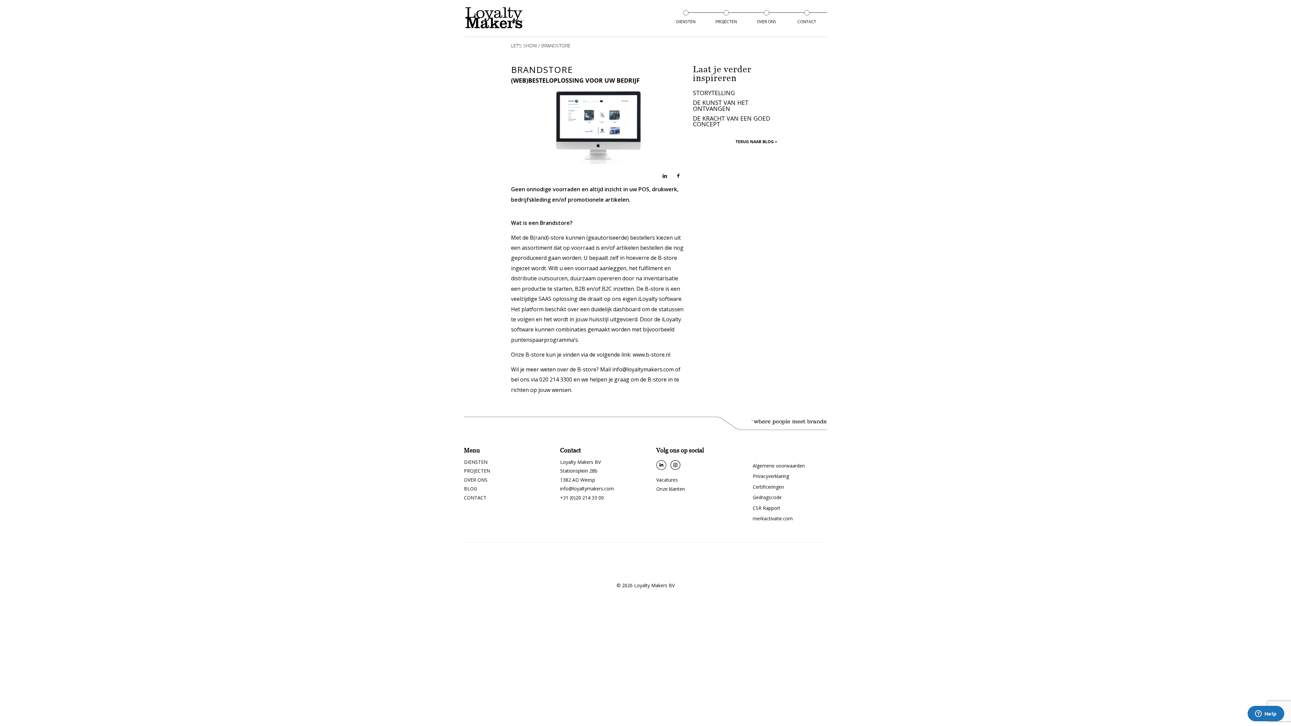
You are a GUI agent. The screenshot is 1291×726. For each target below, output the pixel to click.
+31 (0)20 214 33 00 (582, 497)
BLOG (470, 488)
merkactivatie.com (773, 518)
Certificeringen (768, 487)
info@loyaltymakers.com (587, 488)
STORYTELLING (714, 93)
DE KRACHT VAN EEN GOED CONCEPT (731, 121)
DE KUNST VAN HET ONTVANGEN (720, 105)
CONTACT (475, 497)
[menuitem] (686, 22)
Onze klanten (670, 489)
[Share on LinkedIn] (664, 175)
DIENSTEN (475, 462)
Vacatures (667, 480)
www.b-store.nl (651, 354)
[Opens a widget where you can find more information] (1265, 714)
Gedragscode (767, 497)
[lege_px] (495, 18)
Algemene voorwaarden (779, 465)
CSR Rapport (766, 508)
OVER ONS (475, 480)
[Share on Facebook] (678, 175)
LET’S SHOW (524, 45)
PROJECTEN (477, 471)
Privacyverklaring (771, 476)
